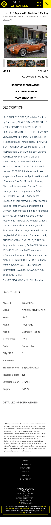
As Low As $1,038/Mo (35, 76)
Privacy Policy (23, 508)
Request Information (25, 85)
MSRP (6, 71)
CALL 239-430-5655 (25, 91)
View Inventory (25, 98)
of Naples (19, 4)
